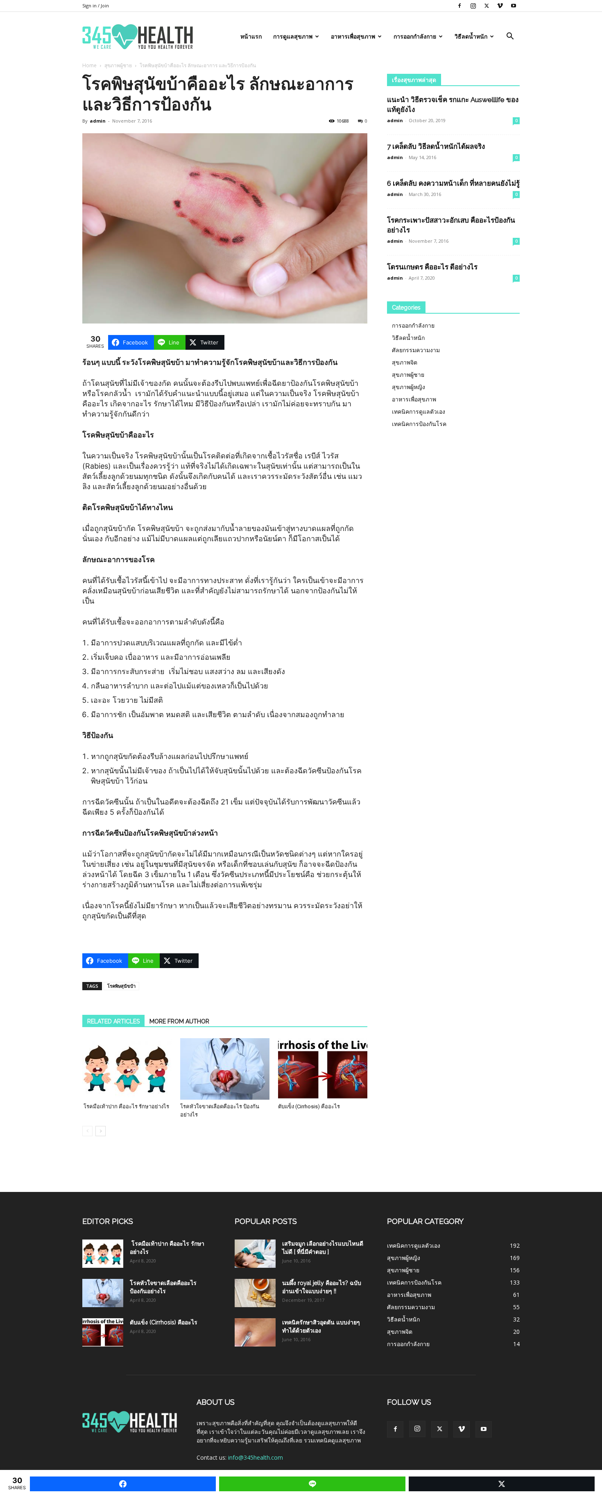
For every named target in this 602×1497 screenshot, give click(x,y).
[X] (486, 5)
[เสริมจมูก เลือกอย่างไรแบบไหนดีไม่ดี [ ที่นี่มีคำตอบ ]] (255, 1254)
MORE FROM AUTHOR (179, 1021)
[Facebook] (459, 5)
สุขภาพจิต (404, 362)
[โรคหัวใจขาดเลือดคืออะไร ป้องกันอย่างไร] (224, 1069)
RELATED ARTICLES (113, 1021)
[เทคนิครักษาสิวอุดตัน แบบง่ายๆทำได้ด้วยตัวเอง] (255, 1332)
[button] (510, 37)
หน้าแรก (251, 36)
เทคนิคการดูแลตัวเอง (418, 411)
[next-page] (100, 1131)
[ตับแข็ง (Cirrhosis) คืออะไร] (322, 1069)
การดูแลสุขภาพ (292, 36)
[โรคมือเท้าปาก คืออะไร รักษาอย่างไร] (127, 1069)
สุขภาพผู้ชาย (118, 65)
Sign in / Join (95, 5)
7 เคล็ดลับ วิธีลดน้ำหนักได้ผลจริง (436, 146)
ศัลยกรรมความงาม (416, 350)
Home (89, 65)
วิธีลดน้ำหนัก (471, 36)
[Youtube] (513, 5)
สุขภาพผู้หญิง (408, 387)
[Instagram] (473, 5)
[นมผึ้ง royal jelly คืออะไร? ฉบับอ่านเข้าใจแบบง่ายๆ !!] (255, 1293)
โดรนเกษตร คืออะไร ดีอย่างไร (432, 267)
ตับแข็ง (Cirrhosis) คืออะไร (309, 1106)
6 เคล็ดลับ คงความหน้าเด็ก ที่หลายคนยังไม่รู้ (453, 183)
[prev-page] (87, 1131)
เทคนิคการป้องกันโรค (419, 424)
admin (98, 121)
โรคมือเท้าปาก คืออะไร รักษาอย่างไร (125, 1106)
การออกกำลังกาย (415, 36)
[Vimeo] (500, 5)
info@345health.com (255, 1457)
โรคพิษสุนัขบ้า (121, 986)
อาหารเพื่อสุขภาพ (353, 36)
